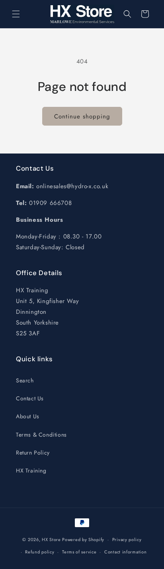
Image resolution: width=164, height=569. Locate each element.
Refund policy (39, 552)
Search (25, 380)
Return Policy (33, 453)
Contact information (125, 552)
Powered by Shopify (83, 539)
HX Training (31, 470)
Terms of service (79, 552)
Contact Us (30, 398)
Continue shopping (82, 116)
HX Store (51, 539)
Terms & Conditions (41, 435)
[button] (16, 14)
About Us (27, 416)
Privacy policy (127, 539)
